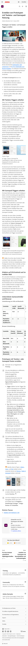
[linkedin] (10, 631)
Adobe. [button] (3, 621)
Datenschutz (4, 635)
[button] (19, 2)
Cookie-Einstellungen (20, 635)
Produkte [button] (4, 624)
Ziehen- (22, 467)
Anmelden (24, 2)
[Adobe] (7, 2)
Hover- (7, 469)
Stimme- (19, 471)
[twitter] (8, 631)
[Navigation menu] (2, 2)
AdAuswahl (5, 643)
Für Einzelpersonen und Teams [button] (9, 608)
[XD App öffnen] (26, 6)
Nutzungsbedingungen (12, 635)
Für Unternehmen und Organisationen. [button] (10, 614)
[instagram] (5, 631)
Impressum (18, 633)
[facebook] (3, 631)
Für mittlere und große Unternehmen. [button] (10, 611)
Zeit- (12, 469)
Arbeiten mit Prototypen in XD (11, 512)
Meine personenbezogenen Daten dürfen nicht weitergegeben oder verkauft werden (13, 638)
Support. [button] (4, 617)
